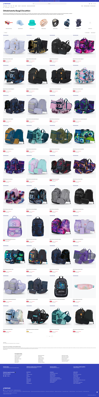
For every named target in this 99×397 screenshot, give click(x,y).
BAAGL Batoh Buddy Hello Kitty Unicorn (9, 239)
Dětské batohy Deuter (41, 355)
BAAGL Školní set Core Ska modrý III (32, 299)
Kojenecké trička (17, 357)
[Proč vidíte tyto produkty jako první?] (85, 32)
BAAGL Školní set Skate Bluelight (31, 209)
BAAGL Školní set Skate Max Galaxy (55, 239)
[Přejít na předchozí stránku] (47, 336)
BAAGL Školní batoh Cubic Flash (31, 239)
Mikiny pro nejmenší (17, 356)
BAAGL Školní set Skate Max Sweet (31, 179)
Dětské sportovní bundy (65, 357)
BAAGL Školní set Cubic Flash (54, 269)
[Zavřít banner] (95, 1)
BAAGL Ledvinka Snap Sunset (77, 299)
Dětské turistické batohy (18, 355)
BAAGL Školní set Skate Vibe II (77, 179)
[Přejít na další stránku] (52, 336)
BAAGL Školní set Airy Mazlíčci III (78, 239)
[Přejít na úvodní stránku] (6, 3)
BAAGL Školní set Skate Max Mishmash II (9, 299)
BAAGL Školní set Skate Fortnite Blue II (32, 329)
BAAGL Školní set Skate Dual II (77, 269)
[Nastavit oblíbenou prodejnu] (89, 4)
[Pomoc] (91, 4)
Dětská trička (16, 362)
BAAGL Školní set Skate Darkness (78, 329)
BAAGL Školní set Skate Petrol (54, 329)
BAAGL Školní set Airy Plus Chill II (8, 269)
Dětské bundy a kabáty (65, 355)
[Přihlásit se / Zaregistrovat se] (93, 4)
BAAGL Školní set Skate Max (54, 209)
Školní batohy (40, 356)
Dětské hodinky (55, 28)
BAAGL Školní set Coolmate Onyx (78, 209)
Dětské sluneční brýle (9, 28)
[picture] (14, 46)
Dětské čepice (67, 28)
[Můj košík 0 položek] (95, 4)
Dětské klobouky (32, 28)
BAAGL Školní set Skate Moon (7, 329)
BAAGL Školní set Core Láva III (54, 179)
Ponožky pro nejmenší (41, 362)
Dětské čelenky (44, 28)
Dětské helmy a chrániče (65, 356)
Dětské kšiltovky (20, 28)
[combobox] (93, 32)
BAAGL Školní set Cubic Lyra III (8, 209)
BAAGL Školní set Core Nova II (7, 179)
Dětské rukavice (78, 28)
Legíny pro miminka (41, 357)
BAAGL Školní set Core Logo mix (31, 269)
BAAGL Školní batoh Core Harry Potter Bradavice (57, 299)
